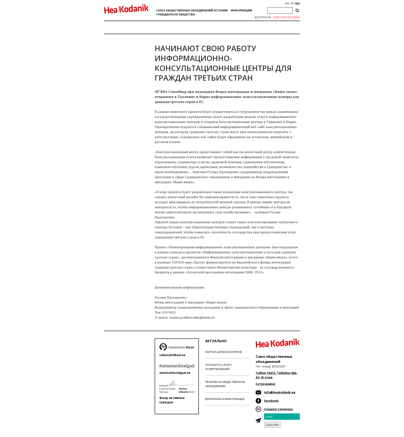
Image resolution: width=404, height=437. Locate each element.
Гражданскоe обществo (175, 14)
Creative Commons (278, 409)
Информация (241, 10)
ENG (287, 3)
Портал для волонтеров (223, 352)
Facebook (271, 401)
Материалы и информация (224, 399)
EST (292, 3)
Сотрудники (265, 384)
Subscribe (272, 425)
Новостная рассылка (286, 17)
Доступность (263, 17)
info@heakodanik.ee (279, 392)
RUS (297, 3)
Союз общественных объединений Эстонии (192, 10)
